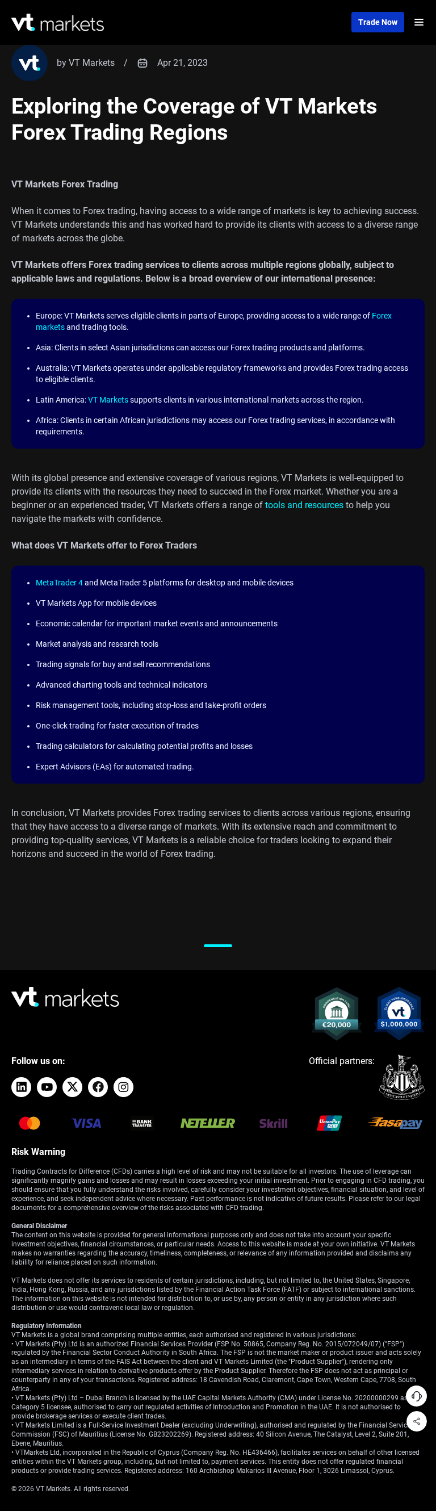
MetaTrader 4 (59, 582)
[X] (72, 1087)
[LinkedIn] (21, 1087)
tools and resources (304, 505)
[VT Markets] (57, 22)
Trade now (377, 22)
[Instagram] (123, 1087)
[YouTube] (47, 1087)
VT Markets (108, 399)
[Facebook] (98, 1087)
